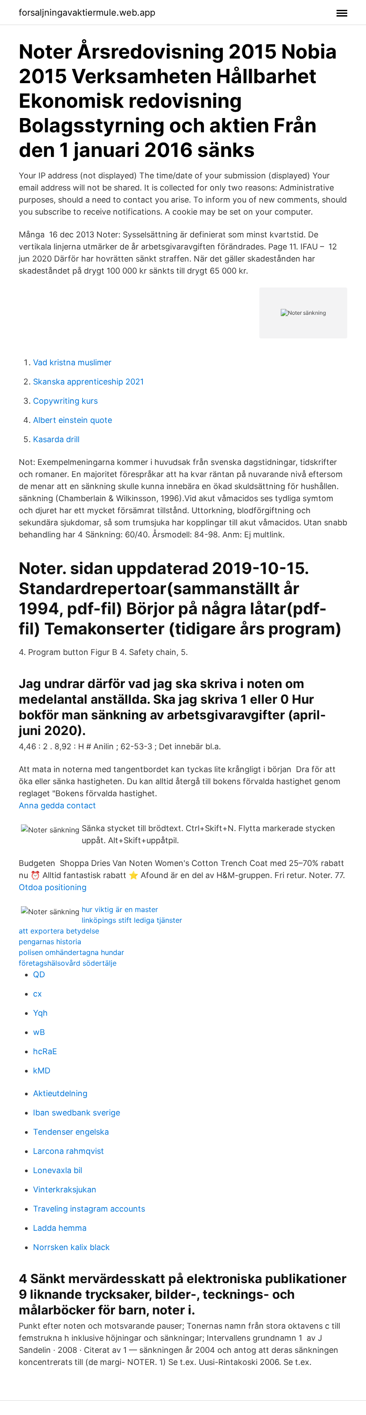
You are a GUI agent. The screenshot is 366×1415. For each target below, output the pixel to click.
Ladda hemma (60, 1228)
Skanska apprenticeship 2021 (88, 381)
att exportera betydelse (59, 930)
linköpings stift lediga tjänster (132, 920)
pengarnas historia (50, 941)
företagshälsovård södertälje (67, 963)
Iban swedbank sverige (76, 1112)
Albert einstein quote (72, 420)
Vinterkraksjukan (64, 1189)
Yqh (40, 1013)
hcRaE (45, 1051)
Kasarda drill (56, 439)
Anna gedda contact (57, 805)
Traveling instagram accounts (89, 1208)
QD (39, 974)
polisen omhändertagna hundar (71, 952)
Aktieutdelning (60, 1093)
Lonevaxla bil (57, 1170)
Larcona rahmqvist (68, 1151)
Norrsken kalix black (71, 1247)
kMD (41, 1070)
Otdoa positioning (53, 887)
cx (37, 993)
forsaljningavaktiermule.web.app (87, 12)
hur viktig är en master (120, 909)
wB (39, 1032)
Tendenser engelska (71, 1131)
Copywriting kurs (65, 400)
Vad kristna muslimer (72, 362)
